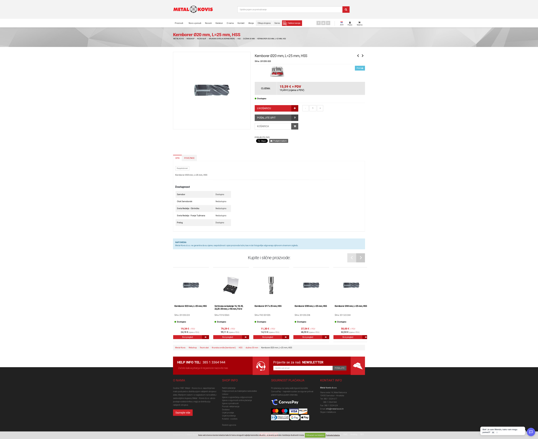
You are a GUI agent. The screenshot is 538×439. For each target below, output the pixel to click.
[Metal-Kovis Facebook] (318, 23)
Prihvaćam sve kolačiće (315, 435)
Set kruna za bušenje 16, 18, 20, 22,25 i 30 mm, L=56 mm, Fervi (228, 307)
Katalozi (219, 23)
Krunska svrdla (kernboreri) (222, 39)
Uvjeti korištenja (229, 416)
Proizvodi (179, 23)
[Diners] (280, 418)
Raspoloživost (182, 168)
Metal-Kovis (178, 39)
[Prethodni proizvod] (358, 56)
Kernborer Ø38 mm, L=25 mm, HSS (311, 306)
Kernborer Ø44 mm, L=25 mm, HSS (351, 306)
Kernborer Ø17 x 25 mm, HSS (268, 306)
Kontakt (241, 23)
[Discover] (303, 411)
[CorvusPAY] (284, 402)
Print (359, 68)
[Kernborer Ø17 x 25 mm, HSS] (271, 285)
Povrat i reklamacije (230, 406)
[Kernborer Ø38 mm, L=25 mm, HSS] (311, 285)
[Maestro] (284, 411)
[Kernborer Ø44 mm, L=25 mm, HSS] (351, 285)
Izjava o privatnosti (230, 403)
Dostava (225, 409)
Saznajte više (182, 412)
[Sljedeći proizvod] (363, 56)
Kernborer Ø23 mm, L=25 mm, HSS (190, 306)
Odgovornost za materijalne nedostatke (239, 391)
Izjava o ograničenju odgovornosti (237, 397)
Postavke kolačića (333, 435)
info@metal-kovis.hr (335, 409)
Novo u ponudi (195, 23)
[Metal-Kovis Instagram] (328, 23)
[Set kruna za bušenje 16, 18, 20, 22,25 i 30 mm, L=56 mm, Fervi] (231, 285)
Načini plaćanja (228, 388)
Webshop (190, 39)
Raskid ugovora (229, 425)
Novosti (208, 23)
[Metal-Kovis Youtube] (323, 23)
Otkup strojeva (264, 23)
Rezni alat (201, 39)
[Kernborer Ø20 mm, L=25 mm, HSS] (212, 91)
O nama (230, 23)
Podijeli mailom (280, 141)
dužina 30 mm (249, 39)
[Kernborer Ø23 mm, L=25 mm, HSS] (190, 285)
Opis (177, 158)
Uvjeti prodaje (228, 413)
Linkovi (225, 394)
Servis (277, 23)
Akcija (251, 23)
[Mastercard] (275, 411)
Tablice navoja (294, 23)
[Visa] (294, 411)
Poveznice (189, 158)
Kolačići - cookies (229, 419)
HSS (239, 39)
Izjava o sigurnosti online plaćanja (237, 400)
